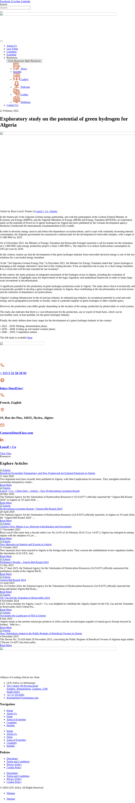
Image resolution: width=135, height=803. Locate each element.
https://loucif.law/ (11, 388)
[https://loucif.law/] (2, 381)
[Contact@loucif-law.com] (2, 426)
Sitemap (11, 793)
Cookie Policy (14, 767)
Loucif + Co (8, 447)
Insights (11, 725)
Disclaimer (12, 758)
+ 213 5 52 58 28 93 (13, 373)
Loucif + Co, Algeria (46, 211)
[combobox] (15, 7)
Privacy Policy (14, 764)
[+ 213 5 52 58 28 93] (2, 366)
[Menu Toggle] (1, 41)
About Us (12, 713)
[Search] (1, 11)
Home (10, 710)
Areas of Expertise (16, 719)
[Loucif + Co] (1, 440)
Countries (12, 722)
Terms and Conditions (18, 761)
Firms (10, 716)
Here (29, 337)
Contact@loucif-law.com (16, 432)
